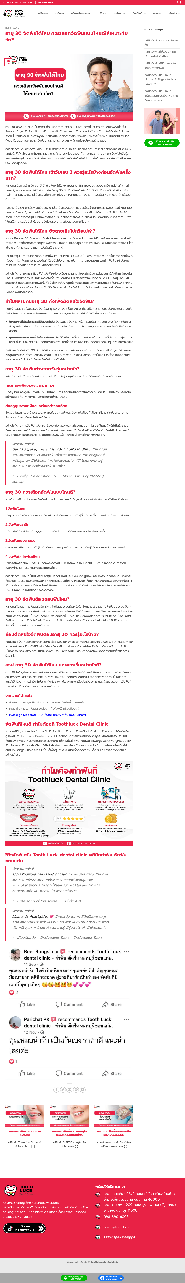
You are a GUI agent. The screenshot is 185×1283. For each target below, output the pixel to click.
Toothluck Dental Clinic (37, 736)
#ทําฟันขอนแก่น (61, 460)
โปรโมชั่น (138, 14)
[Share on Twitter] (63, 1090)
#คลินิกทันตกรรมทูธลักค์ (86, 454)
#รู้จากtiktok (76, 927)
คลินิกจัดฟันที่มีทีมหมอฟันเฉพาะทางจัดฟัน (114, 1133)
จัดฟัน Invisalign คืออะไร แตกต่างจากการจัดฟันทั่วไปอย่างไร (46, 702)
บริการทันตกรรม (80, 14)
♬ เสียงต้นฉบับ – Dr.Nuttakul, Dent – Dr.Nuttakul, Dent (57, 937)
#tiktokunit (96, 927)
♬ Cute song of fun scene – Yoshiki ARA (47, 901)
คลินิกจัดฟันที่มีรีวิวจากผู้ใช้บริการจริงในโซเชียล (69, 1133)
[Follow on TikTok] (180, 2)
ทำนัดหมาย (120, 14)
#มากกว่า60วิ (29, 454)
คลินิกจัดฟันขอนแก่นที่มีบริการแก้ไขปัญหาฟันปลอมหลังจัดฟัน (160, 79)
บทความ (157, 14)
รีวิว (102, 14)
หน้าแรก (43, 14)
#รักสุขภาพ (21, 460)
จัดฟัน (16, 28)
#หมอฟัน (19, 465)
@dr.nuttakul (22, 443)
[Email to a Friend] (69, 1090)
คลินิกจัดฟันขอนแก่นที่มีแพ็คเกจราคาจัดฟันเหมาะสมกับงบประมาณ (161, 95)
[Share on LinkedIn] (83, 1090)
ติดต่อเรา (174, 14)
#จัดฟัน (58, 465)
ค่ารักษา (59, 14)
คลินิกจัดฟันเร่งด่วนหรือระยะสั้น (25, 1133)
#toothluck (29, 922)
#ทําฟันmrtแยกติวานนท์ (82, 922)
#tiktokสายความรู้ (88, 460)
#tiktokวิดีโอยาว (53, 454)
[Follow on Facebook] (177, 2)
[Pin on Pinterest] (76, 1090)
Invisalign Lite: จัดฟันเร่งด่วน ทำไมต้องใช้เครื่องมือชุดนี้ (44, 708)
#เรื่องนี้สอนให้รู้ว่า (54, 885)
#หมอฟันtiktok (39, 465)
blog (8, 28)
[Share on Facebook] (56, 1090)
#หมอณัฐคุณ (83, 874)
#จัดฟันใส (47, 891)
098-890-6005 (116, 1216)
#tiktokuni (39, 460)
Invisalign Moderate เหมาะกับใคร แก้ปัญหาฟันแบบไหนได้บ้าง (47, 715)
